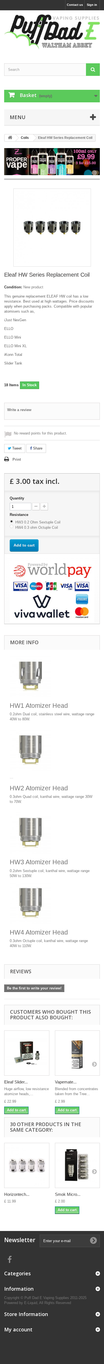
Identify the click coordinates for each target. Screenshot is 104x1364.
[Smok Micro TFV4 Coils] (77, 1165)
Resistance (19, 515)
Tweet (16, 448)
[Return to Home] (10, 137)
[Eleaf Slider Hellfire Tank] (26, 1053)
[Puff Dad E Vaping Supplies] (52, 32)
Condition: (13, 287)
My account (18, 1329)
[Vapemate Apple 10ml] (77, 1053)
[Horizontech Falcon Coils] (26, 1165)
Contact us (75, 4)
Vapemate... (66, 1082)
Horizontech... (16, 1194)
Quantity (17, 498)
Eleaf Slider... (16, 1082)
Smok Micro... (67, 1194)
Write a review (19, 410)
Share (37, 448)
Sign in (92, 4)
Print (16, 459)
